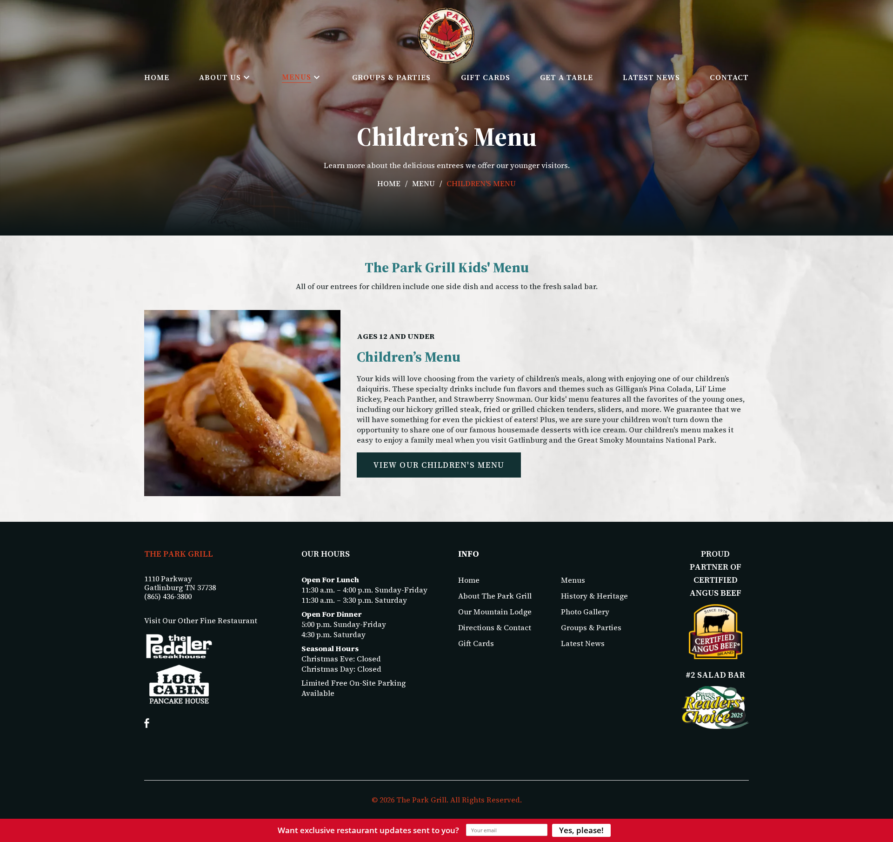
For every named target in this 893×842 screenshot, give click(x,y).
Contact (729, 77)
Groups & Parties (391, 77)
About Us (220, 77)
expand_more (246, 77)
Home (156, 77)
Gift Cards (485, 77)
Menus (296, 77)
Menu (423, 183)
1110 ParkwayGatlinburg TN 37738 (180, 583)
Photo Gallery (585, 611)
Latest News (651, 77)
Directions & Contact (494, 627)
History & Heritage (594, 596)
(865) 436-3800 (168, 596)
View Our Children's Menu (439, 465)
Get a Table (566, 77)
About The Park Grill (495, 596)
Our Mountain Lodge (495, 611)
